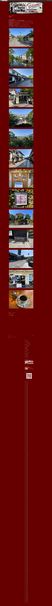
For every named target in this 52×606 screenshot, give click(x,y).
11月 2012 (26, 555)
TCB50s (25, 354)
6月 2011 (26, 573)
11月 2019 (26, 467)
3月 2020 (26, 463)
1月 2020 (26, 465)
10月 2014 (26, 531)
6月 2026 (26, 384)
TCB (25, 347)
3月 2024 (26, 412)
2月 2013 (26, 552)
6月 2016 (26, 510)
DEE (25, 351)
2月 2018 (26, 489)
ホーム (21, 335)
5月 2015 (26, 524)
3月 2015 (26, 526)
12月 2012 (26, 554)
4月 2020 (26, 462)
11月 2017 (26, 492)
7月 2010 (26, 585)
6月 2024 (26, 409)
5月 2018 (26, 486)
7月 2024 (26, 408)
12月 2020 (26, 453)
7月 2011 (26, 572)
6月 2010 (26, 586)
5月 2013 (26, 549)
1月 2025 (26, 402)
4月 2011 (26, 575)
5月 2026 (26, 385)
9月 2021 (26, 444)
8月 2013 (26, 546)
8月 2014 (26, 533)
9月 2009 (26, 595)
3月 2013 (26, 551)
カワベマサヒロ (26, 352)
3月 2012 (26, 564)
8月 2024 (26, 407)
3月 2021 (26, 450)
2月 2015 (26, 527)
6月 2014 (26, 535)
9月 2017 (26, 494)
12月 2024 (26, 403)
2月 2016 (26, 514)
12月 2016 (26, 504)
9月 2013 (26, 545)
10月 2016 (26, 506)
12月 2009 (26, 592)
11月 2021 (26, 442)
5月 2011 (26, 574)
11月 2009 (26, 593)
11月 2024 (26, 404)
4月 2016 (26, 512)
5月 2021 (26, 448)
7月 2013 (26, 547)
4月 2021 (26, 449)
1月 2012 (26, 566)
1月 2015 (26, 528)
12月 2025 (26, 390)
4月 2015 (26, 525)
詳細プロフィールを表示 (30, 369)
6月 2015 (26, 523)
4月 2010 (26, 588)
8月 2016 (26, 508)
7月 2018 (26, 484)
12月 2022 (26, 428)
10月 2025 (26, 392)
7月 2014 (26, 534)
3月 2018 (26, 488)
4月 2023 (26, 424)
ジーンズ (26, 349)
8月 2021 (26, 445)
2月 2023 (26, 426)
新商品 (25, 341)
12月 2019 (26, 466)
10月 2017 (26, 493)
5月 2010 (26, 587)
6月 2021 (26, 447)
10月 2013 (26, 544)
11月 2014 (26, 530)
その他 (25, 353)
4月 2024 (26, 411)
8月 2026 (26, 382)
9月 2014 (26, 532)
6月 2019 (26, 472)
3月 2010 (26, 589)
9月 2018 (26, 482)
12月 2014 (26, 529)
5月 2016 (26, 511)
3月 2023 (26, 425)
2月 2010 (26, 590)
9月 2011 (26, 570)
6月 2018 (26, 485)
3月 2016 (26, 513)
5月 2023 (26, 423)
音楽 (25, 348)
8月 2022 (26, 432)
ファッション (26, 342)
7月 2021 (26, 446)
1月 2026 (26, 389)
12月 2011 (26, 567)
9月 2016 (26, 507)
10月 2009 (26, 594)
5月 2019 (26, 473)
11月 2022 (26, 429)
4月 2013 (26, 550)
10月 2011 (26, 569)
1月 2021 (26, 452)
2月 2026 (26, 388)
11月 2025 (26, 391)
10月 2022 (26, 430)
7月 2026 (26, 383)
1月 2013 (26, 553)
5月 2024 (26, 410)
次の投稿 (10, 335)
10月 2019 (26, 468)
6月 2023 (26, 422)
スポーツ (26, 350)
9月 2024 (26, 406)
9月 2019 (26, 469)
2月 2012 (26, 565)
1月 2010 (26, 591)
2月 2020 (26, 464)
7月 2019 (26, 471)
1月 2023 (26, 427)
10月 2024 (26, 405)
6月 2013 (26, 548)
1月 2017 (26, 503)
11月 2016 (26, 505)
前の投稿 (32, 335)
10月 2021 (26, 443)
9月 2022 (26, 431)
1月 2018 (26, 490)
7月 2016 (26, 509)
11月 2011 (26, 568)
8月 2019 (26, 470)
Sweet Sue (30, 367)
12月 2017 (26, 491)
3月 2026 (26, 387)
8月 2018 (26, 483)
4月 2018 (26, 487)
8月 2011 (26, 571)
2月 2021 (26, 451)
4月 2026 (26, 386)
